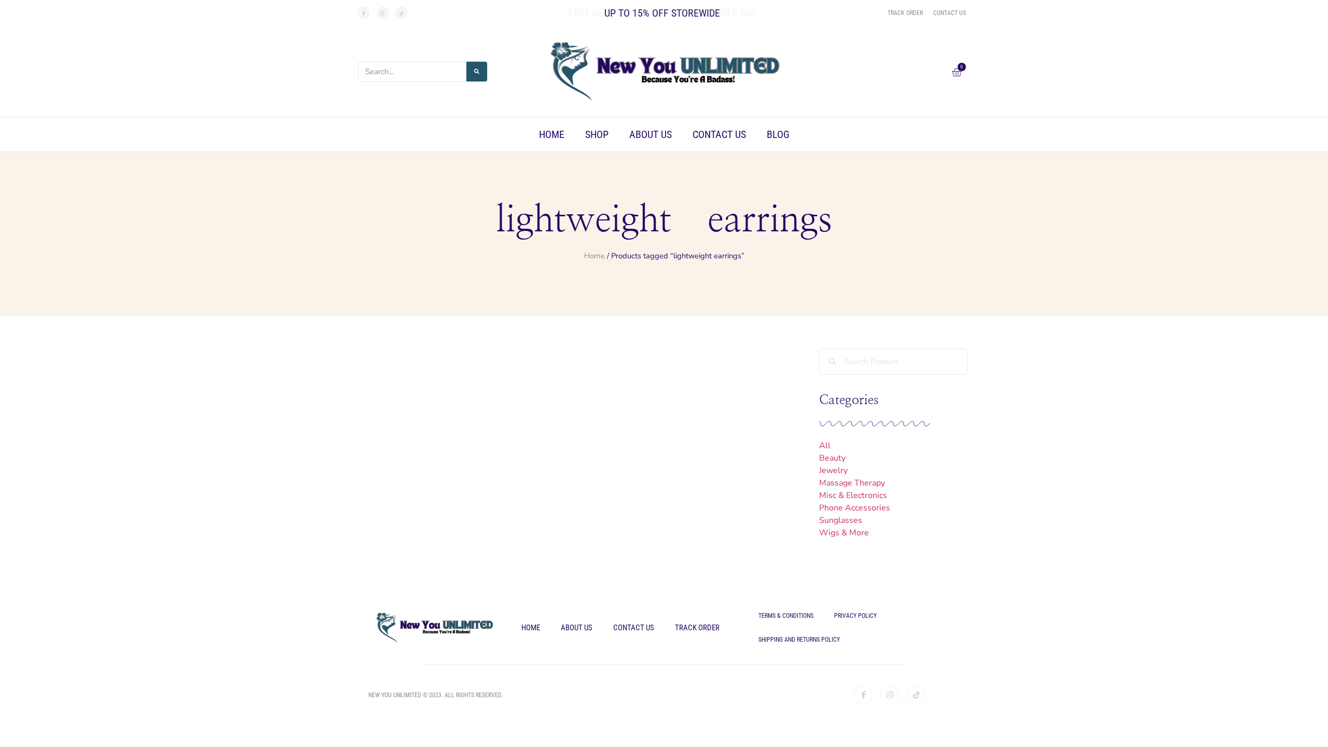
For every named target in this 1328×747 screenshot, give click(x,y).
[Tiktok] (401, 13)
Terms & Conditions (785, 615)
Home (551, 134)
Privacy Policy (855, 615)
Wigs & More (844, 532)
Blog (778, 134)
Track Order (697, 627)
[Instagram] (383, 13)
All (825, 445)
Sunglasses (840, 520)
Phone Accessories (854, 508)
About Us (650, 134)
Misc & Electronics (853, 495)
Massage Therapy (852, 483)
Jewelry (833, 470)
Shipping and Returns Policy (799, 639)
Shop (596, 134)
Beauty (832, 458)
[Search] (476, 71)
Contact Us (719, 134)
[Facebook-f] (363, 13)
